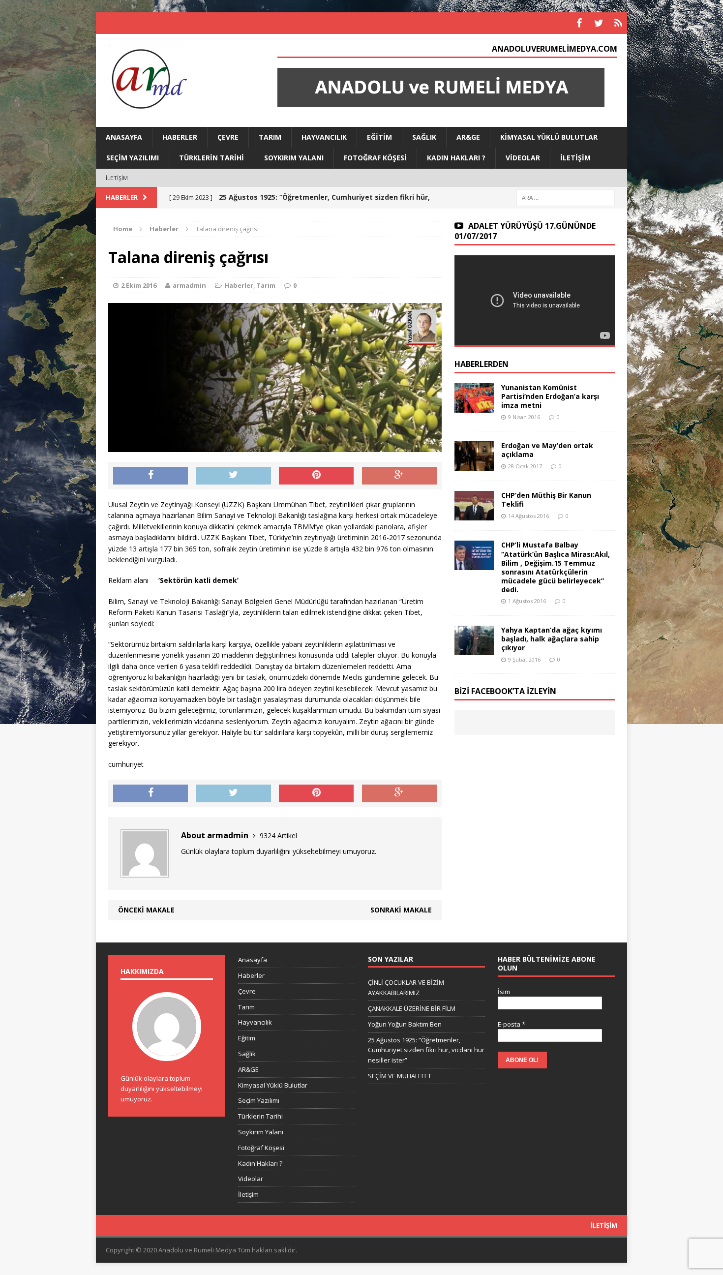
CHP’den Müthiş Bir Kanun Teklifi (546, 499)
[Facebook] (579, 23)
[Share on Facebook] (150, 476)
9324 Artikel (278, 835)
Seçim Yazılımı (132, 157)
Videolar (523, 157)
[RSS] (618, 23)
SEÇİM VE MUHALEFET (399, 1075)
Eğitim (379, 137)
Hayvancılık (324, 137)
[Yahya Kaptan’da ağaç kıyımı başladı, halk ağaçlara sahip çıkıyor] (474, 649)
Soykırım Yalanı (294, 157)
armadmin (189, 285)
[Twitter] (598, 23)
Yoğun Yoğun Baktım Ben (405, 1024)
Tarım (270, 137)
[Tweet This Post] (233, 476)
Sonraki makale (401, 909)
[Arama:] (565, 197)
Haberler (179, 137)
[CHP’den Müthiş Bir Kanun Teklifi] (474, 514)
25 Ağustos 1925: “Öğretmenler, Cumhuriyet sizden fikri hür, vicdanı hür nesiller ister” (426, 1050)
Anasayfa (124, 137)
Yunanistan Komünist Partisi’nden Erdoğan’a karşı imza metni (550, 396)
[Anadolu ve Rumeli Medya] (180, 78)
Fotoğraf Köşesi (375, 157)
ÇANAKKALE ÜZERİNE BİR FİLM (411, 1008)
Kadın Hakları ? (456, 157)
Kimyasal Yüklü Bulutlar (549, 137)
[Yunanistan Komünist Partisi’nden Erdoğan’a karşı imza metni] (474, 407)
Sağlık (424, 137)
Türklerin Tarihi (211, 157)
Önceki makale (146, 909)
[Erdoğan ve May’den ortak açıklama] (474, 465)
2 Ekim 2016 (138, 285)
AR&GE (468, 137)
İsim (504, 991)
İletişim (575, 157)
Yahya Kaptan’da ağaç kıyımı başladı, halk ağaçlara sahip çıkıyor (551, 638)
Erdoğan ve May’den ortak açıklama (547, 450)
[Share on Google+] (399, 476)
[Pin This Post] (316, 476)
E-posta (511, 1024)
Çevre (228, 137)
